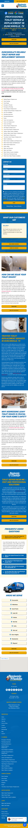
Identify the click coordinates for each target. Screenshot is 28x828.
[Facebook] (7, 690)
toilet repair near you (19, 491)
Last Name (5, 169)
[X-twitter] (9, 690)
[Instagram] (14, 690)
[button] (2, 5)
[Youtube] (12, 690)
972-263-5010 (14, 686)
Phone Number (6, 174)
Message (5, 184)
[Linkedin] (19, 690)
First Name (5, 164)
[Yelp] (16, 690)
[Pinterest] (21, 690)
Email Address (6, 179)
